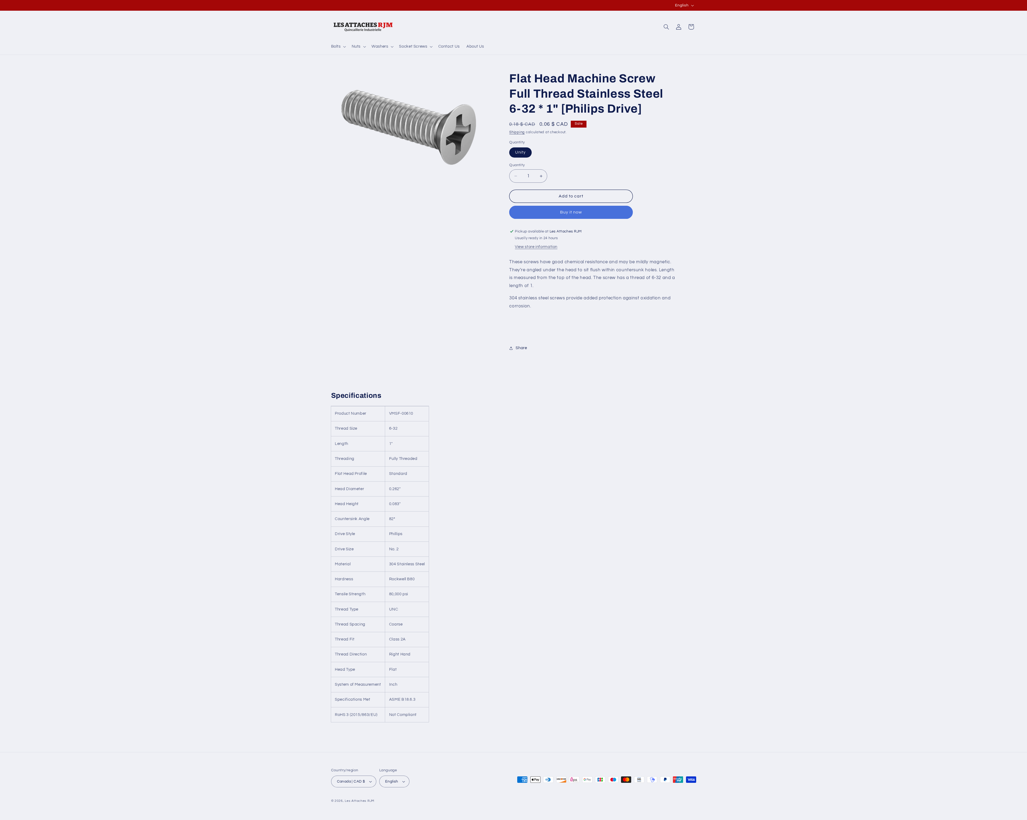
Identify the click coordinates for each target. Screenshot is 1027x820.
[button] (338, 46)
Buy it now (571, 212)
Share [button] (521, 348)
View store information (536, 247)
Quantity (517, 165)
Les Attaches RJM (359, 800)
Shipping (517, 132)
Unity (520, 152)
